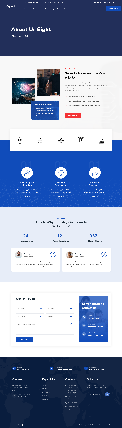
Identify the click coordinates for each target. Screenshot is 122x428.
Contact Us (61, 9)
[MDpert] (113, 2)
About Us (27, 9)
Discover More (73, 115)
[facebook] (12, 425)
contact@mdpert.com (57, 2)
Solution (45, 9)
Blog (52, 9)
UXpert (10, 6)
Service (36, 9)
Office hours (93, 367)
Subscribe (107, 394)
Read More (26, 196)
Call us (19, 367)
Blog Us (44, 396)
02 (61, 168)
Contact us (46, 392)
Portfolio (45, 389)
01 (27, 168)
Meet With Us (113, 9)
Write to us (58, 367)
